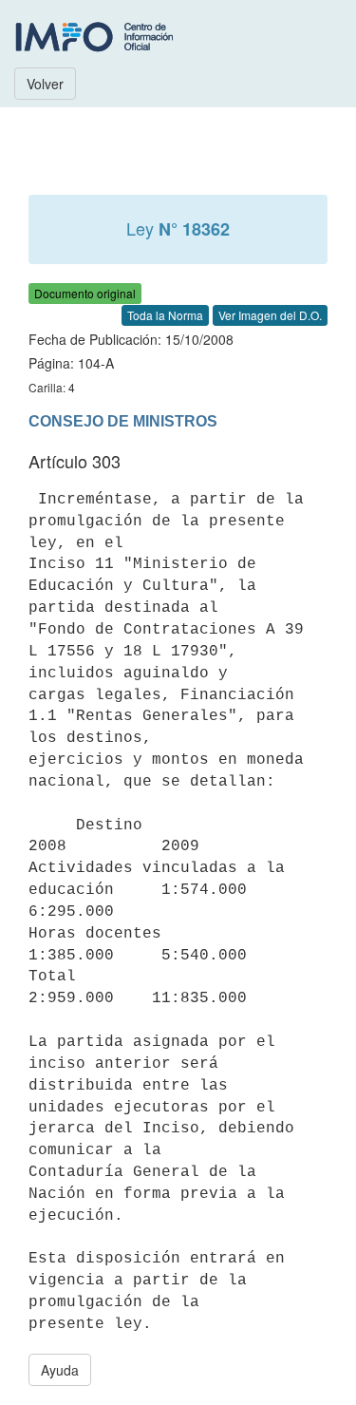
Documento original (85, 293)
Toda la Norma (165, 315)
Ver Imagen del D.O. (270, 315)
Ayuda (60, 1369)
